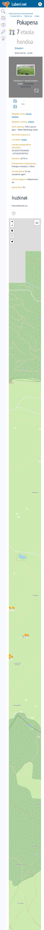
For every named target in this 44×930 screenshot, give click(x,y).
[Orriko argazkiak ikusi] (15, 106)
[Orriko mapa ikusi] (15, 101)
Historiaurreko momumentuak (21, 14)
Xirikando (18, 48)
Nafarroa (28, 16)
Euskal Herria (16, 16)
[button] (27, 635)
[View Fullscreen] (12, 236)
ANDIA (31, 122)
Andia (37, 16)
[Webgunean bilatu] (3, 13)
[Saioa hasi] (3, 34)
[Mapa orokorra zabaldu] (3, 20)
